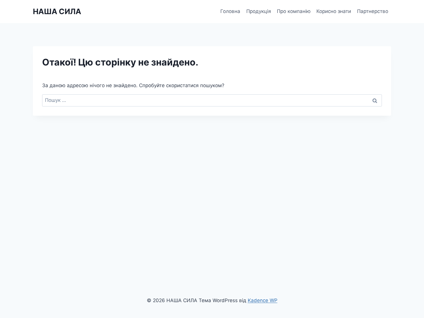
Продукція (258, 11)
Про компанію (294, 11)
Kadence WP (262, 300)
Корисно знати (333, 11)
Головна (230, 11)
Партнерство (372, 11)
